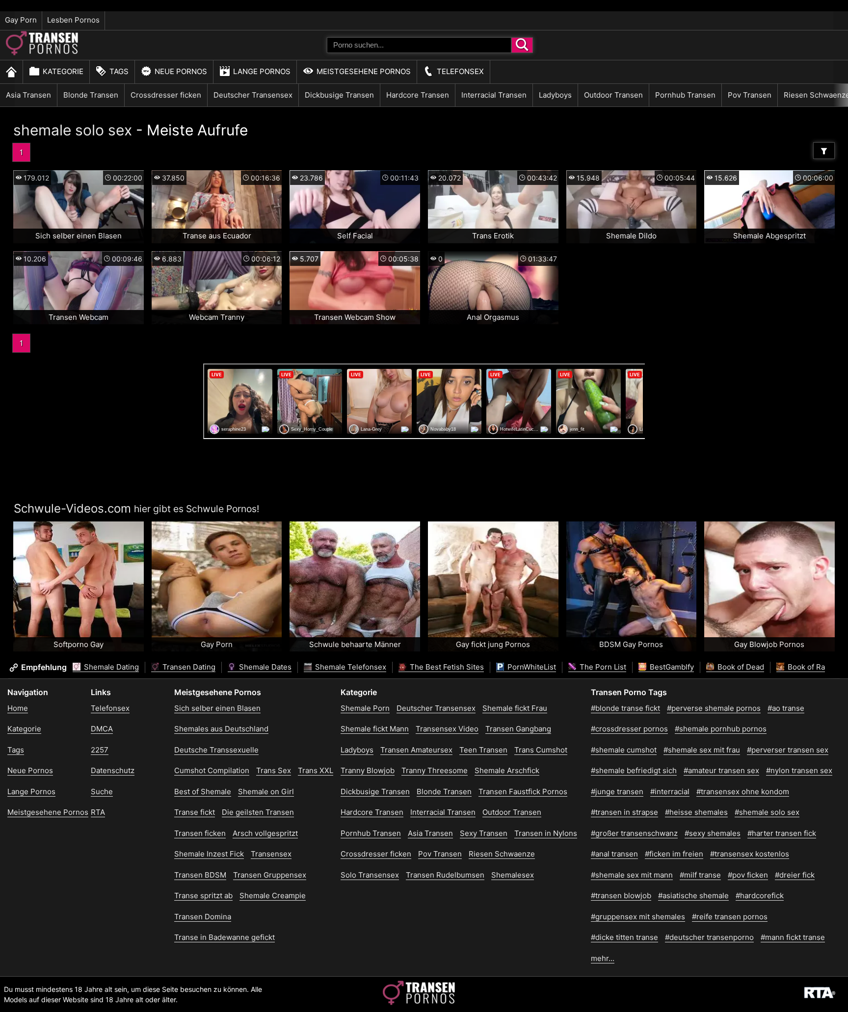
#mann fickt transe (793, 937)
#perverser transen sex (787, 749)
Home (17, 708)
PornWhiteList (530, 667)
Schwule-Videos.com (72, 508)
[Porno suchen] (522, 45)
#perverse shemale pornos (714, 708)
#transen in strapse (624, 812)
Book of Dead (740, 667)
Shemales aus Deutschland (221, 728)
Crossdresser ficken (166, 95)
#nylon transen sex (799, 770)
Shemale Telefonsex (349, 667)
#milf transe (700, 875)
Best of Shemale (202, 791)
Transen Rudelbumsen (445, 875)
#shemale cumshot (624, 749)
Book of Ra (805, 667)
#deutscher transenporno (709, 937)
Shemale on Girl (266, 791)
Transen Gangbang (518, 728)
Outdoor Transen (613, 95)
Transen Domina (202, 916)
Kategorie (63, 71)
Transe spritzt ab (203, 895)
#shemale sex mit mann (632, 875)
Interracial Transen (494, 95)
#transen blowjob (621, 895)
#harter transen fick (781, 833)
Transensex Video (447, 728)
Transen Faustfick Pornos (522, 791)
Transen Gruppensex (269, 875)
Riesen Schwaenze (502, 853)
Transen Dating (187, 667)
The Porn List (602, 667)
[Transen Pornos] (43, 52)
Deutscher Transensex (252, 95)
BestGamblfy (671, 667)
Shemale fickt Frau (514, 708)
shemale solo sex (72, 130)
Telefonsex (460, 71)
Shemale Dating (110, 667)
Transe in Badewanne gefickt (224, 937)
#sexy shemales (713, 833)
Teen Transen (483, 749)
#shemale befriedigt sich (634, 770)
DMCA (102, 728)
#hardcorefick (760, 895)
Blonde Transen (90, 95)
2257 (99, 749)
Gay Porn (21, 20)
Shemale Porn (365, 708)
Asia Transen (28, 95)
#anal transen (614, 853)
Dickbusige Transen (339, 95)
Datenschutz (112, 770)
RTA (98, 812)
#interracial (669, 791)
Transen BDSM (200, 875)
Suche (102, 791)
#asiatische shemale (693, 895)
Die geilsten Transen (258, 812)
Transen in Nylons (545, 833)
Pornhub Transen (685, 95)
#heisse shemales (696, 812)
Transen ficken (200, 833)
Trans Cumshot (540, 749)
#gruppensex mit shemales (638, 916)
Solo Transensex (370, 875)
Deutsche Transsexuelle (216, 749)
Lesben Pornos (73, 20)
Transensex (271, 853)
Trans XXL (315, 770)
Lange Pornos (262, 71)
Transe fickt (194, 812)
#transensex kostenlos (749, 853)
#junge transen (617, 791)
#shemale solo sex (767, 812)
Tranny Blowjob (368, 770)
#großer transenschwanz (634, 833)
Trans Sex (273, 770)
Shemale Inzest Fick (209, 853)
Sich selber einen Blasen (217, 708)
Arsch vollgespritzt (265, 833)
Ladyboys (555, 95)
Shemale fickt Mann (375, 728)
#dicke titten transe (624, 937)
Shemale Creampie (272, 895)
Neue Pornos (181, 71)
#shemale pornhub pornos (721, 728)
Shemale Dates (264, 667)
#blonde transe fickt (625, 708)
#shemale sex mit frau (701, 749)
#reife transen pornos (730, 916)
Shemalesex (512, 875)
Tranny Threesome (434, 770)
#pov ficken (748, 875)
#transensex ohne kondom (742, 791)
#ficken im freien (674, 853)
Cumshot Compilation (211, 770)
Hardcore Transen (417, 95)
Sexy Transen (483, 833)
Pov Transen (749, 95)
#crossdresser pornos (629, 728)
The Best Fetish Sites (446, 667)
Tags (119, 71)
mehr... (602, 958)
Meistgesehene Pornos (364, 71)
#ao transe (786, 708)
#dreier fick (795, 875)
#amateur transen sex (721, 770)
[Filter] (824, 150)
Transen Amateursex (416, 749)
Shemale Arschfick (507, 770)
